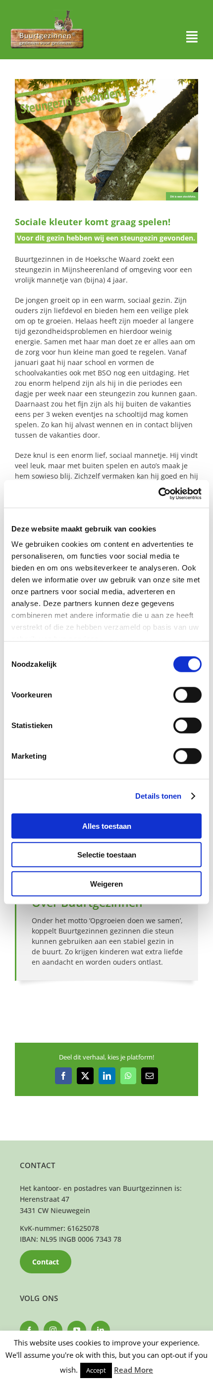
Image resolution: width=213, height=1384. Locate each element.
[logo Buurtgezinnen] (47, 13)
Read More (133, 1370)
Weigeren (106, 883)
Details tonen (158, 796)
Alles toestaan (106, 825)
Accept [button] (96, 1370)
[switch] (187, 694)
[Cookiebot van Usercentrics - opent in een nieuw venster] (158, 494)
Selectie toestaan (106, 855)
